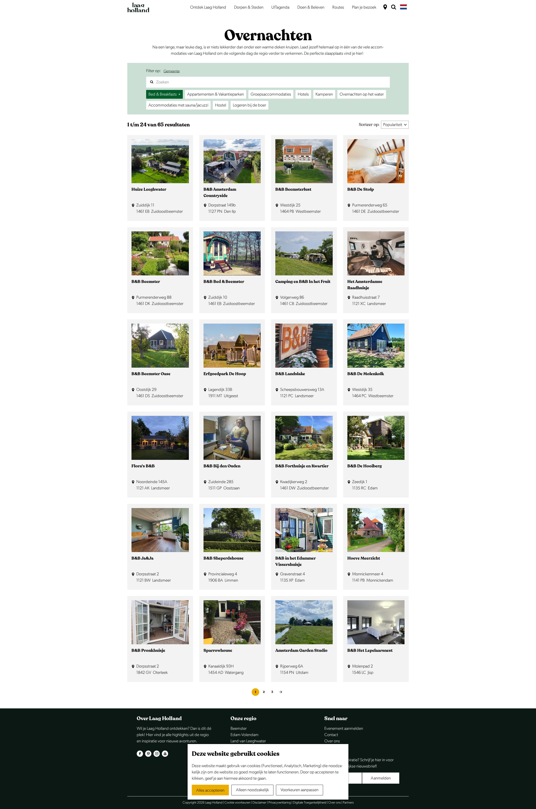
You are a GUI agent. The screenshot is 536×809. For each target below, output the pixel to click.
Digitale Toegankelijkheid (309, 803)
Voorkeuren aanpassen (299, 789)
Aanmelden (381, 778)
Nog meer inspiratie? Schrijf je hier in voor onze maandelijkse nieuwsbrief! (359, 763)
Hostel (220, 105)
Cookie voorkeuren (237, 803)
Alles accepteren (210, 790)
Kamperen (324, 94)
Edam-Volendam (245, 734)
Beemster (239, 728)
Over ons (332, 741)
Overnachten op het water (362, 94)
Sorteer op (369, 124)
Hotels (303, 94)
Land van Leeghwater (248, 741)
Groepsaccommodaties (271, 94)
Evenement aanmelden (343, 728)
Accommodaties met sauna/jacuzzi (178, 105)
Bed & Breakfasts (162, 94)
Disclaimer (259, 803)
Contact (331, 734)
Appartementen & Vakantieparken (215, 94)
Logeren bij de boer (249, 105)
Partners (348, 803)
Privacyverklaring (279, 803)
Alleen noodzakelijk (252, 789)
